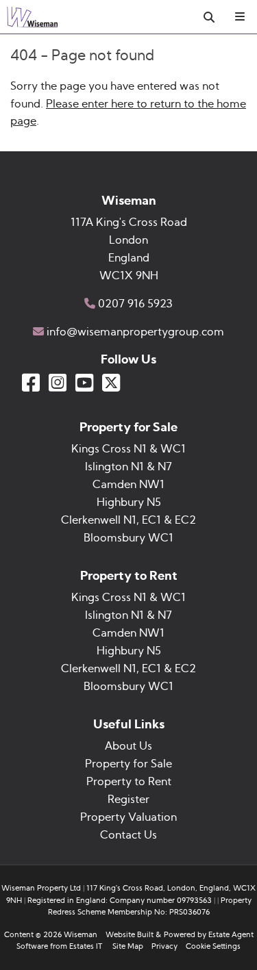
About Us (128, 746)
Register (128, 799)
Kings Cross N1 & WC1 (128, 449)
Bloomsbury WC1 (128, 538)
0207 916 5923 (135, 303)
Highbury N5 (129, 502)
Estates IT (85, 946)
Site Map (127, 946)
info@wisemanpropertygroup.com (135, 332)
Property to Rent (128, 781)
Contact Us (128, 835)
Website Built (130, 935)
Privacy (164, 946)
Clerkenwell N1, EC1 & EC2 (128, 520)
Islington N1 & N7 (128, 466)
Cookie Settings (213, 946)
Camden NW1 (128, 484)
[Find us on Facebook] (31, 382)
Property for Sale (128, 763)
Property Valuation (128, 817)
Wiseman (80, 935)
